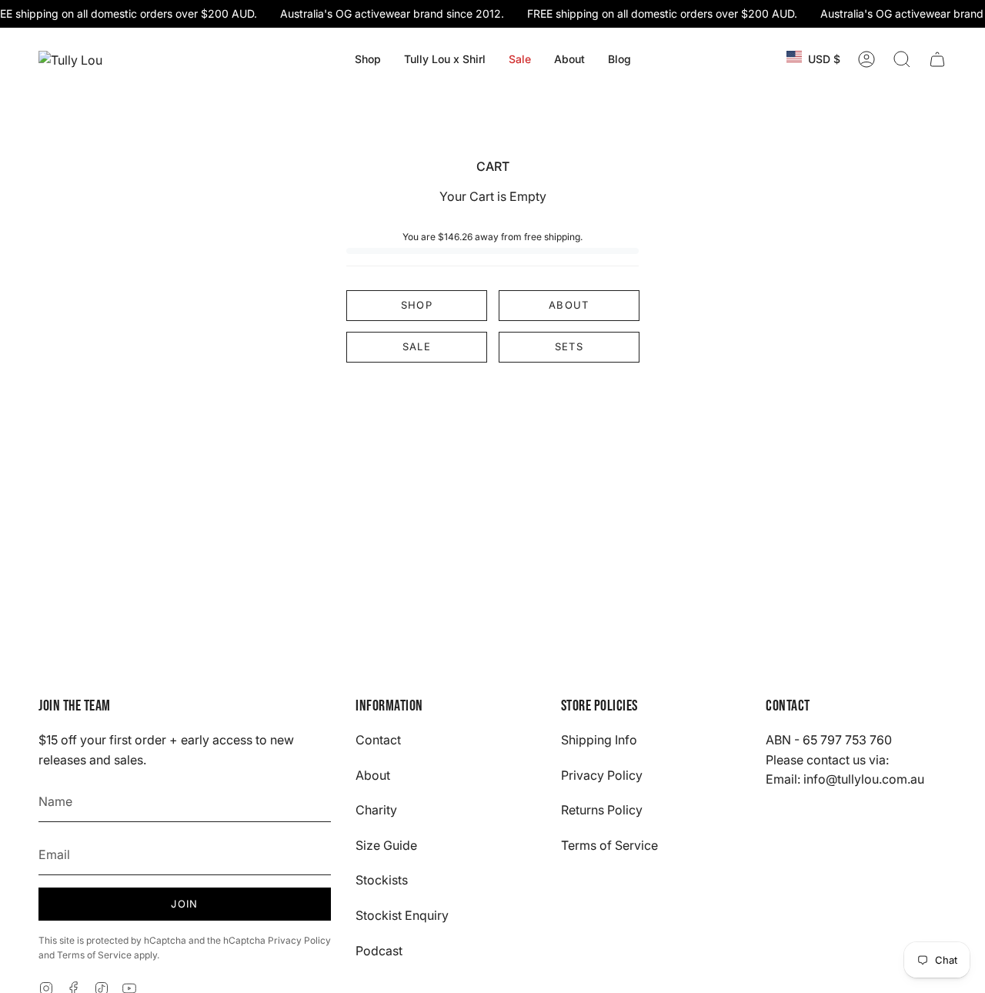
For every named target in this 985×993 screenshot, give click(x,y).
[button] (367, 59)
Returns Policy (602, 809)
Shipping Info (599, 739)
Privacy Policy (299, 940)
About (569, 305)
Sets (568, 346)
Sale (416, 346)
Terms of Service (94, 955)
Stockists (382, 880)
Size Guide (386, 845)
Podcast (379, 950)
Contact (378, 739)
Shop (416, 305)
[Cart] (937, 59)
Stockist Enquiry (402, 915)
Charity (376, 809)
